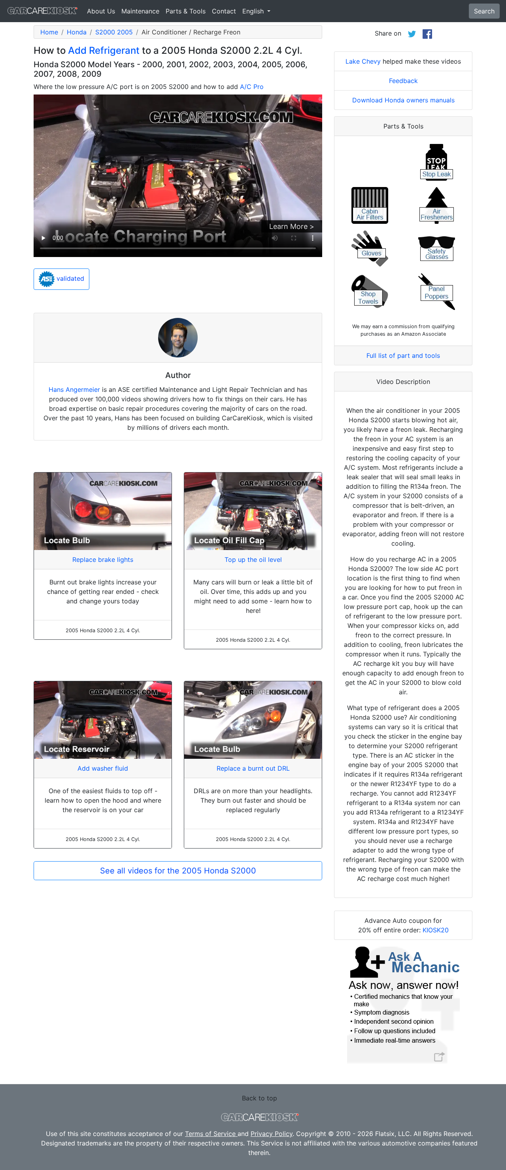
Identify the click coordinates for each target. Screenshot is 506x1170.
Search (484, 11)
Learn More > (291, 226)
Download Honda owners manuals (403, 100)
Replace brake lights (102, 559)
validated (69, 279)
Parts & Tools (186, 11)
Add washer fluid (102, 768)
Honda (77, 32)
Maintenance (140, 11)
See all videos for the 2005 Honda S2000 (178, 870)
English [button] (254, 11)
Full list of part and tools (403, 355)
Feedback (403, 81)
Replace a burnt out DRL (253, 768)
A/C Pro (252, 87)
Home (49, 32)
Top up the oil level (253, 559)
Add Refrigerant (104, 50)
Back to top (259, 1098)
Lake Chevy (363, 61)
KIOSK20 (436, 930)
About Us (101, 11)
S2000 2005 (114, 32)
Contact (224, 11)
